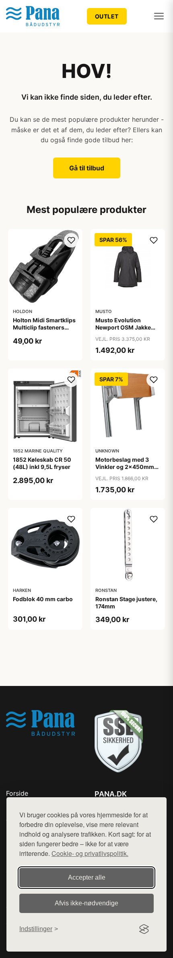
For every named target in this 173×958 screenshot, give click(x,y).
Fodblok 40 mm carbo (43, 599)
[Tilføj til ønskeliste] (71, 240)
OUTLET (107, 16)
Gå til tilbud (86, 168)
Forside (17, 793)
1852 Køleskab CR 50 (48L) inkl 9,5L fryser (42, 463)
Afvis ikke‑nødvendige (86, 903)
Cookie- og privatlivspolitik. (89, 853)
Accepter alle (86, 877)
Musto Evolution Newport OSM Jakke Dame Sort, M (123, 327)
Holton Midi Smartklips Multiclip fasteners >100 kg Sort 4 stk (44, 327)
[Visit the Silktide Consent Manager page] (144, 929)
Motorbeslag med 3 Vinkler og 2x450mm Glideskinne (124, 466)
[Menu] (159, 16)
